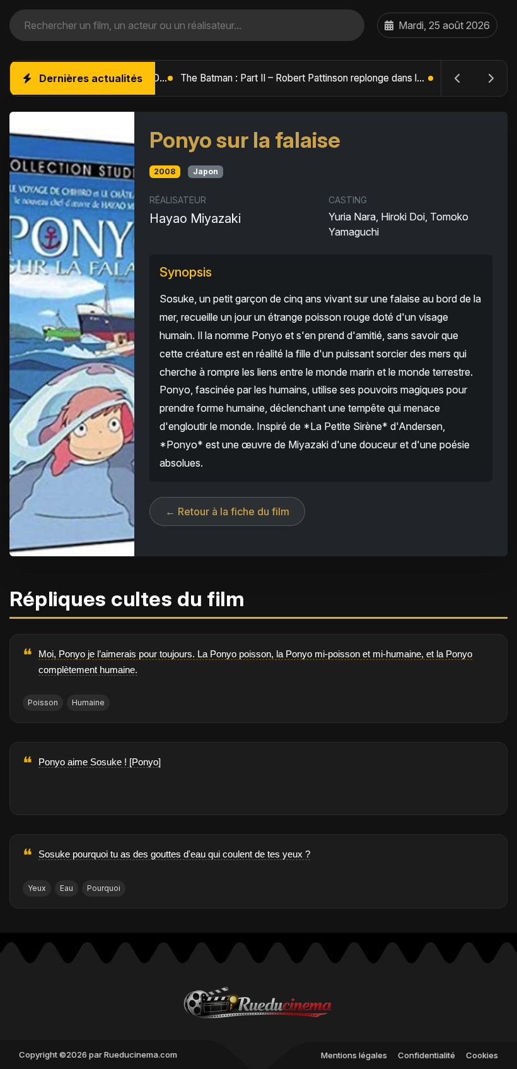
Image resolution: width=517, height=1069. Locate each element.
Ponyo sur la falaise (244, 140)
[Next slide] (490, 78)
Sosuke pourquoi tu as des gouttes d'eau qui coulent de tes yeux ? (174, 854)
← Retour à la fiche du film (227, 511)
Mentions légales (354, 1055)
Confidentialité (426, 1055)
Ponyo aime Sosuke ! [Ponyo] (99, 761)
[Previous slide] (457, 78)
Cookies (482, 1055)
